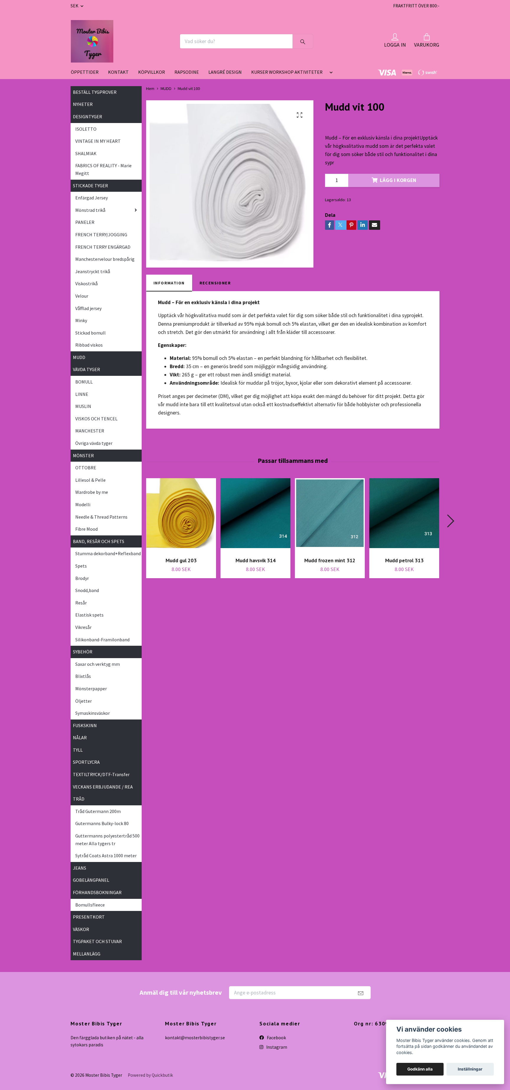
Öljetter (83, 701)
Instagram (276, 1047)
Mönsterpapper (91, 688)
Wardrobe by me (91, 492)
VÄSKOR (81, 929)
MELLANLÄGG (86, 954)
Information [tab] (169, 283)
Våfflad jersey (88, 308)
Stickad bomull (90, 333)
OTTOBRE (85, 468)
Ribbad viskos (89, 345)
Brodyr (82, 578)
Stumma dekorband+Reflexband (108, 553)
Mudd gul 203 (181, 560)
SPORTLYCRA (86, 762)
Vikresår (83, 627)
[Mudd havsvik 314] (255, 515)
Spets (81, 566)
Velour (81, 296)
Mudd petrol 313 (404, 560)
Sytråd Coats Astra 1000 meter (106, 855)
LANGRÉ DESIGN (225, 72)
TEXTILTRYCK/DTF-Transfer (101, 774)
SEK (75, 6)
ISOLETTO (86, 129)
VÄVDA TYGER (86, 369)
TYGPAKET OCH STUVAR (97, 941)
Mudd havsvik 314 (256, 560)
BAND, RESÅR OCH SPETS (98, 541)
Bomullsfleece (90, 905)
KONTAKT (118, 72)
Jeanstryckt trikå (92, 271)
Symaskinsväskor (92, 713)
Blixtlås (83, 676)
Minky (81, 320)
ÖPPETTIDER (85, 72)
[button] (330, 74)
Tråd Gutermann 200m (98, 811)
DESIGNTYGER (87, 116)
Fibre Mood (86, 529)
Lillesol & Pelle (90, 480)
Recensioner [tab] (215, 283)
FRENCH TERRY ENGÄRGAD (102, 247)
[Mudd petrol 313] (404, 515)
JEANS (79, 868)
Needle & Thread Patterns (101, 517)
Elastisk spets (89, 615)
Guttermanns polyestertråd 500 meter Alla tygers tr (107, 839)
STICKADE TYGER (90, 186)
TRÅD (78, 799)
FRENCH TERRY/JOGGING (101, 234)
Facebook (276, 1037)
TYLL (78, 750)
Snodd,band (87, 590)
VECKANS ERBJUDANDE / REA (103, 787)
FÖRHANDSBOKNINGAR (97, 892)
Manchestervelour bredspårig (105, 259)
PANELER (84, 222)
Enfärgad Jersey (91, 198)
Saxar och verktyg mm (97, 664)
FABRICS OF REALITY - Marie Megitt (103, 169)
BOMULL (84, 382)
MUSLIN (83, 406)
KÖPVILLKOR (151, 72)
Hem (150, 88)
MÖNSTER (83, 455)
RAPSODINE (186, 72)
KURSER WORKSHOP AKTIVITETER (287, 72)
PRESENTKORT (89, 917)
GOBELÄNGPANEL (91, 880)
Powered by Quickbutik (150, 1075)
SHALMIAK (86, 153)
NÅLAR (80, 737)
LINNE (81, 394)
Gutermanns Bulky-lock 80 (102, 823)
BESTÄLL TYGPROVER (95, 92)
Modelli (82, 504)
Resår (81, 603)
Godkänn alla (420, 1069)
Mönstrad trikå (90, 210)
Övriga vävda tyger (93, 443)
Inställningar (470, 1069)
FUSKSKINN (85, 725)
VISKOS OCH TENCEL (96, 419)
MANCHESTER (89, 431)
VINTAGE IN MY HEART (98, 141)
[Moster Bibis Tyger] (92, 41)
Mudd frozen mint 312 (329, 560)
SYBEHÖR (82, 652)
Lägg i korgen (398, 180)
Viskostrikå (86, 283)
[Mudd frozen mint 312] (330, 515)
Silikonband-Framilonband (102, 639)
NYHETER (83, 104)
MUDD (79, 357)
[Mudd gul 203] (181, 515)
